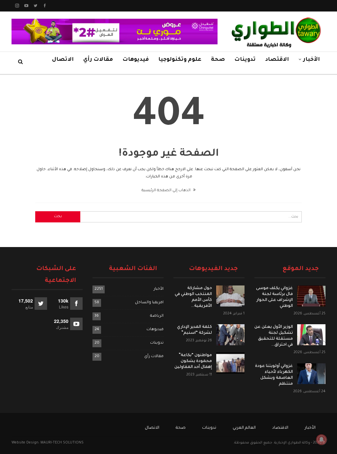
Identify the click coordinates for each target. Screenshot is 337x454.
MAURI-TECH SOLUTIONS (62, 443)
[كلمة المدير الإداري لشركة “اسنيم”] (230, 334)
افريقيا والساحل (149, 303)
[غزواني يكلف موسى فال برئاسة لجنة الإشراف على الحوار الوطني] (311, 295)
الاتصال (63, 60)
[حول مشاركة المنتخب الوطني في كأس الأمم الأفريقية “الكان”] (230, 295)
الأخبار (311, 60)
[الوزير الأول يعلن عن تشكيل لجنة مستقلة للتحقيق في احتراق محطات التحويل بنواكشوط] (311, 334)
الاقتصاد (277, 60)
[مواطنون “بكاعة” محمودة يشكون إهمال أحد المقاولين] (230, 363)
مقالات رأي (98, 60)
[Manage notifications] (321, 439)
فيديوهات (135, 60)
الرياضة (157, 316)
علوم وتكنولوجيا (179, 60)
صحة (218, 60)
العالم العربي (244, 428)
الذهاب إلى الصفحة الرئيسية (167, 191)
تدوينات (245, 60)
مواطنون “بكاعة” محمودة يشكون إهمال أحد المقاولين (193, 361)
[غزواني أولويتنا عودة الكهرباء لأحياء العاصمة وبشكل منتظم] (311, 373)
